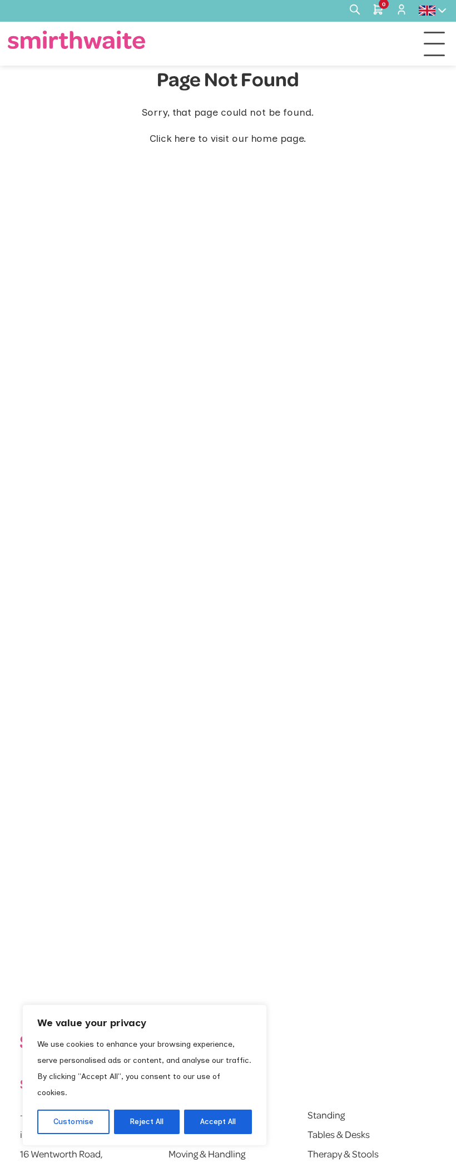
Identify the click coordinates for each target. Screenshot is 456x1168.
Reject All (146, 1121)
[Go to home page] (77, 40)
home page (277, 138)
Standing (326, 1114)
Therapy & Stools (343, 1153)
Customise (73, 1121)
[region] (144, 1075)
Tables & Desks (339, 1134)
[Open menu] (434, 44)
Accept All (218, 1121)
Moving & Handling (206, 1153)
